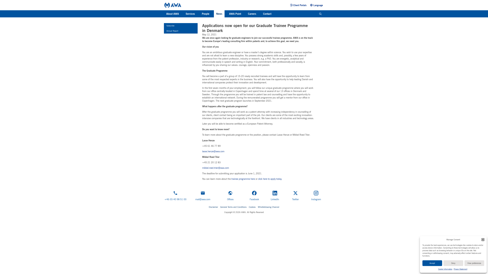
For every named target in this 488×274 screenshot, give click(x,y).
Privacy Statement (460, 269)
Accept (432, 263)
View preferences (474, 263)
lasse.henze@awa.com (213, 151)
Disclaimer (213, 207)
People (205, 13)
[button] (483, 239)
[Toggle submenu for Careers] (259, 13)
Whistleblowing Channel (268, 207)
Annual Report (172, 31)
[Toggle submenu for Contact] (275, 13)
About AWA (172, 13)
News (219, 13)
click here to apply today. (270, 178)
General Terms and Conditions (233, 207)
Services (190, 13)
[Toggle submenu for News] (226, 13)
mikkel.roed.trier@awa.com (215, 167)
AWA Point (235, 13)
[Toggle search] (320, 13)
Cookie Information (445, 269)
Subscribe (170, 25)
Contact (267, 13)
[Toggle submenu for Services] (198, 13)
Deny (453, 263)
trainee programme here (243, 178)
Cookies (252, 207)
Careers (252, 13)
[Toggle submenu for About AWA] (182, 13)
